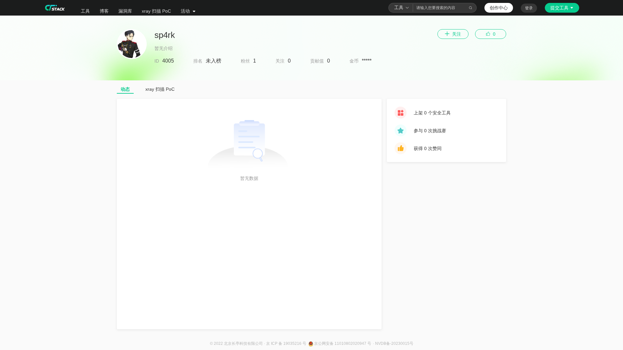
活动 (186, 11)
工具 (85, 11)
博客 (104, 11)
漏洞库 (125, 11)
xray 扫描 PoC (156, 11)
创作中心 (499, 7)
